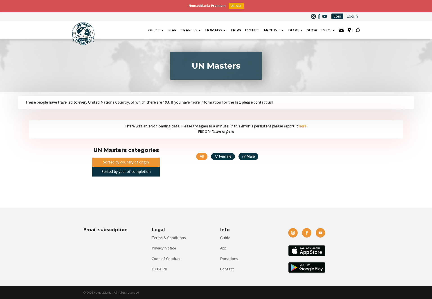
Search (358, 30)
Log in (352, 16)
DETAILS (236, 6)
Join (337, 16)
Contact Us (341, 30)
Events (252, 30)
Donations (229, 258)
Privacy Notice (164, 248)
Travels (189, 30)
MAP (172, 30)
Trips (235, 30)
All (202, 156)
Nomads (213, 30)
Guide (154, 30)
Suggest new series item (350, 30)
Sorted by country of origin (126, 162)
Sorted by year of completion (126, 171)
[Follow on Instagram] (313, 16)
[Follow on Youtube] (324, 16)
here (302, 126)
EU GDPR (159, 269)
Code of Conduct (166, 258)
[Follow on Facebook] (319, 16)
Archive (271, 30)
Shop (312, 30)
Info (326, 30)
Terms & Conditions (169, 237)
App (223, 248)
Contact (227, 269)
